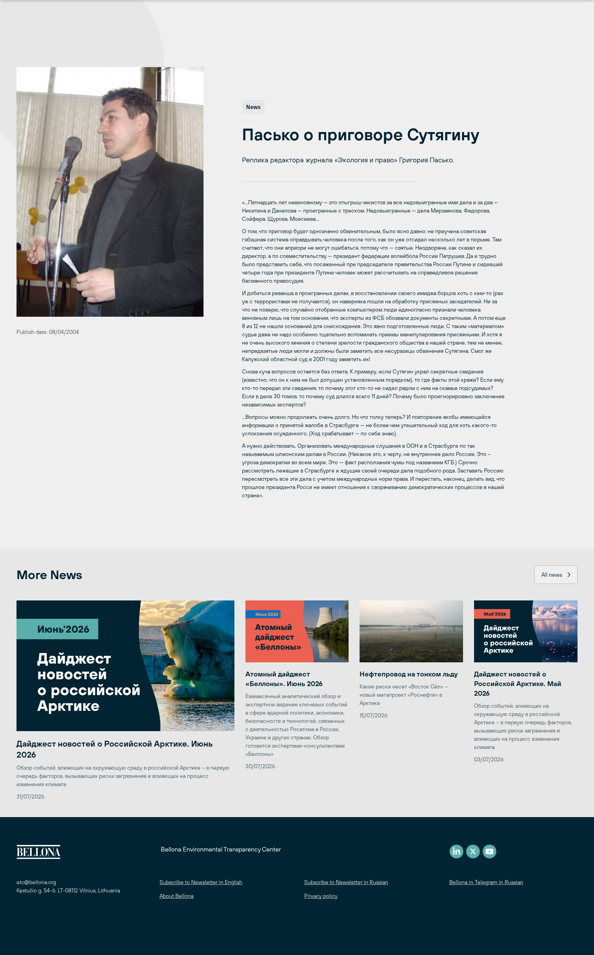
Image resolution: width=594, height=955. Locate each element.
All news (551, 575)
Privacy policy (321, 896)
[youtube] (489, 851)
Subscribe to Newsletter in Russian (346, 882)
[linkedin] (456, 851)
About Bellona (177, 896)
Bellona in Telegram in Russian (486, 882)
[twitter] (473, 851)
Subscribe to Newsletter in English (201, 882)
